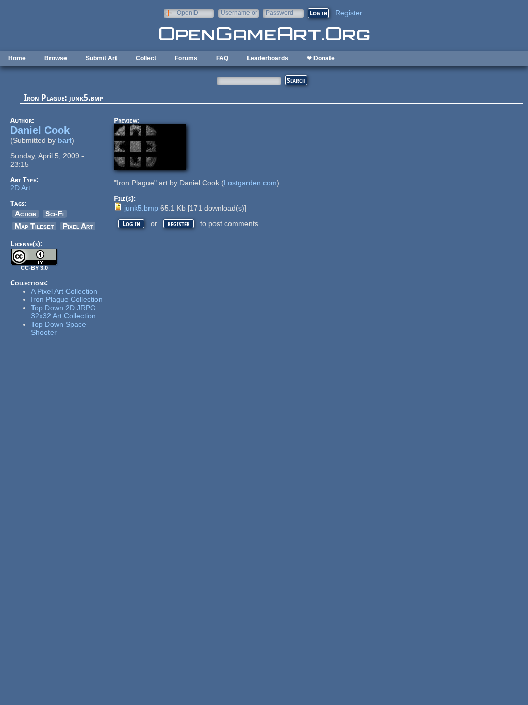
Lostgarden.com (250, 183)
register (179, 224)
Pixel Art (78, 226)
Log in (131, 224)
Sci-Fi (54, 214)
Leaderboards (267, 58)
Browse (55, 58)
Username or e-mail (239, 12)
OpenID (188, 12)
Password (279, 12)
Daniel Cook (40, 130)
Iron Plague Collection (67, 299)
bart (65, 140)
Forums (186, 58)
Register (348, 13)
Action (25, 214)
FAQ (222, 58)
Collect (146, 58)
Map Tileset (34, 226)
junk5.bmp (141, 208)
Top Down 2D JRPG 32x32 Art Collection (63, 311)
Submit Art (101, 58)
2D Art (20, 188)
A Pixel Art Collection (64, 291)
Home (17, 58)
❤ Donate (321, 58)
